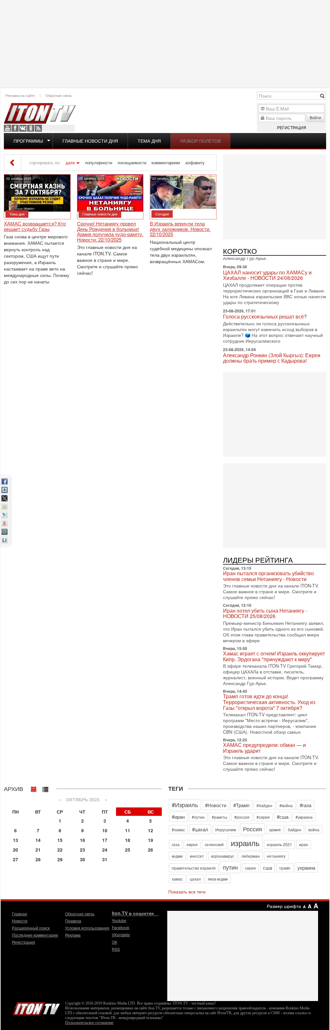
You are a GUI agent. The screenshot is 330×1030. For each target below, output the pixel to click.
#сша (282, 816)
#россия (241, 817)
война (313, 829)
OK (30, 128)
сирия (250, 868)
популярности (98, 163)
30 (82, 859)
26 (150, 849)
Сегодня (162, 213)
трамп (284, 868)
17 (104, 840)
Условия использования (87, 927)
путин (230, 867)
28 (38, 859)
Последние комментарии (35, 935)
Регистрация (291, 127)
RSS (38, 128)
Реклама (73, 935)
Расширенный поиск (31, 927)
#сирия (263, 817)
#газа (305, 805)
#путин (198, 817)
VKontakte (22, 128)
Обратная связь (58, 95)
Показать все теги (187, 891)
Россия (252, 829)
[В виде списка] (45, 787)
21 (38, 849)
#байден (264, 805)
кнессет (197, 856)
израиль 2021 (279, 844)
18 (127, 840)
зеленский (214, 844)
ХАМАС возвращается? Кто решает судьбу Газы (35, 226)
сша (267, 867)
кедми (177, 856)
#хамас (178, 829)
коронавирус (222, 856)
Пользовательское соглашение (89, 1022)
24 (104, 849)
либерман (250, 856)
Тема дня (149, 141)
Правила (73, 920)
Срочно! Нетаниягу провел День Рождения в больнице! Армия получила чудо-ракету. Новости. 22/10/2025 (110, 231)
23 (82, 849)
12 (150, 830)
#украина (304, 817)
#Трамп (241, 805)
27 (15, 859)
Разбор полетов (200, 141)
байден (294, 829)
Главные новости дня (90, 141)
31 (104, 859)
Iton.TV (36, 1007)
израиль (245, 842)
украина (306, 867)
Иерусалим (225, 829)
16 (82, 840)
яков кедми (218, 879)
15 (60, 840)
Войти (315, 117)
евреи (192, 844)
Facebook (15, 128)
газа (176, 844)
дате (70, 163)
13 (15, 840)
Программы (28, 141)
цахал (195, 879)
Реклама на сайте (20, 95)
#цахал (200, 829)
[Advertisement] (165, 43)
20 (15, 849)
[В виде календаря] (34, 787)
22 (60, 849)
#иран (178, 816)
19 (150, 840)
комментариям (165, 163)
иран (303, 844)
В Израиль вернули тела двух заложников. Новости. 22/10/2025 (180, 229)
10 (104, 830)
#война (286, 805)
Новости (19, 920)
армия (275, 829)
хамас (177, 879)
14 (38, 840)
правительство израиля (194, 868)
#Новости (215, 805)
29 (60, 859)
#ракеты (219, 817)
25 (127, 849)
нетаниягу (276, 856)
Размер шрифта (284, 906)
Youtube (7, 128)
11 (127, 830)
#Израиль (185, 804)
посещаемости (132, 163)
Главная (19, 913)
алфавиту (195, 163)
